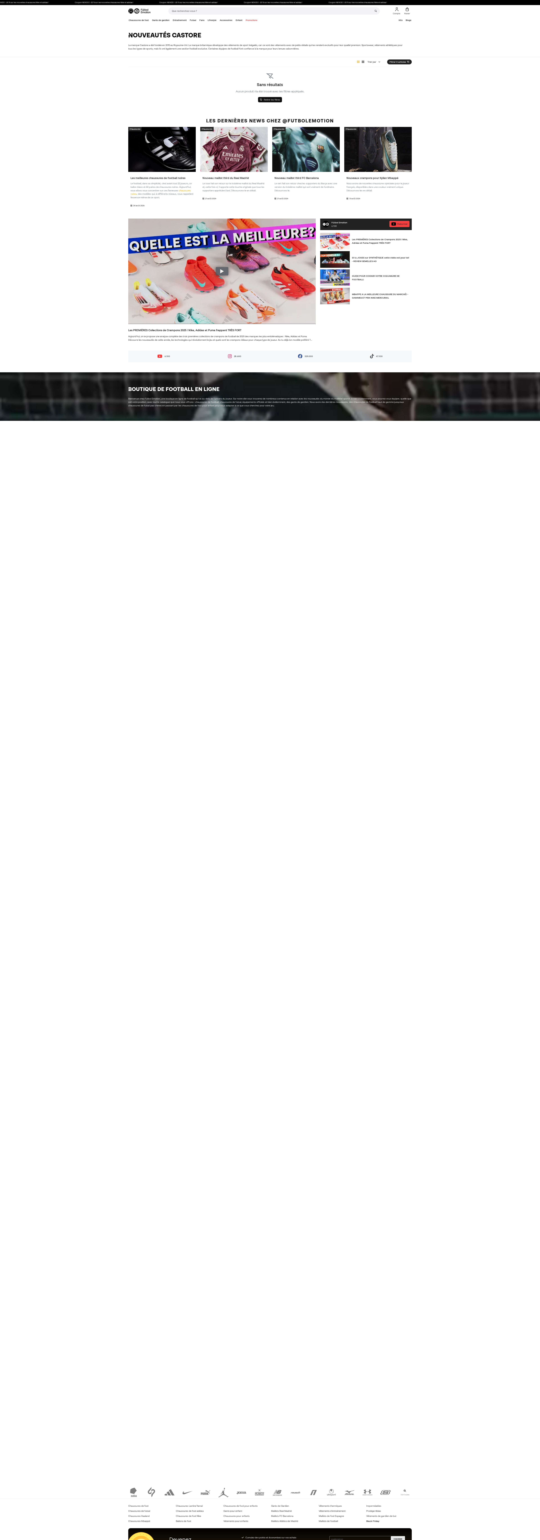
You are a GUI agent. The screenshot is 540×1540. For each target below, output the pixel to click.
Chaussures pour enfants (236, 1516)
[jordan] (223, 1492)
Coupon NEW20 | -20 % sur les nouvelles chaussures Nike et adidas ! (48, 2)
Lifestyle (212, 20)
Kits (400, 20)
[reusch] (295, 1492)
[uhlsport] (331, 1492)
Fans (201, 20)
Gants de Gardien (280, 1506)
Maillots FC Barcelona (282, 1516)
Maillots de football (328, 1521)
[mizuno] (349, 1492)
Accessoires (226, 20)
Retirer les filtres (271, 99)
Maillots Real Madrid (281, 1511)
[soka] (133, 1492)
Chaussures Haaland (139, 1516)
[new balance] (277, 1492)
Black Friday (372, 1521)
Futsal (193, 20)
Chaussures (135, 129)
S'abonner (402, 224)
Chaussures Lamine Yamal (189, 1506)
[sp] (151, 1492)
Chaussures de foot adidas (190, 1511)
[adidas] (169, 1492)
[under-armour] (367, 1492)
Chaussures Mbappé (139, 1521)
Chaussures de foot (139, 20)
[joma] (241, 1492)
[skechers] (385, 1492)
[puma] (205, 1492)
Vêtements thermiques (330, 1506)
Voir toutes (405, 1495)
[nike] (187, 1492)
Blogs (408, 20)
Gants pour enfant (232, 1511)
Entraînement (180, 20)
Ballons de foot (183, 1521)
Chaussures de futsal (139, 1511)
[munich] (259, 1492)
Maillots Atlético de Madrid (284, 1521)
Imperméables (373, 1506)
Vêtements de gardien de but (381, 1516)
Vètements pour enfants (235, 1521)
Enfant (239, 20)
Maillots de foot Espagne (331, 1516)
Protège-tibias (373, 1511)
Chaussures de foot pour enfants (240, 1506)
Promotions (251, 20)
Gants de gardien (160, 20)
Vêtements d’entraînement (332, 1511)
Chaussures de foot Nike (188, 1516)
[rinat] (313, 1492)
